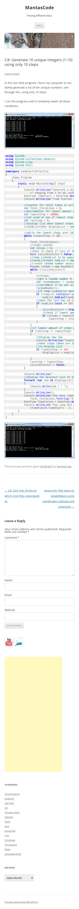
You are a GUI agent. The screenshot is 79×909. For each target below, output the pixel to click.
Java (7, 826)
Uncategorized (13, 854)
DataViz (9, 817)
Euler (7, 821)
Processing (11, 844)
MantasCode (39, 8)
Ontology (10, 840)
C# (34, 466)
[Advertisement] (33, 714)
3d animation (12, 794)
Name (8, 580)
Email (8, 595)
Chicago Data (12, 812)
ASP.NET (9, 803)
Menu (39, 25)
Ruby (8, 849)
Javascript (10, 831)
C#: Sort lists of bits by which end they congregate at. (22, 496)
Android (9, 798)
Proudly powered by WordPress (21, 902)
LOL (7, 835)
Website (10, 610)
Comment (12, 537)
